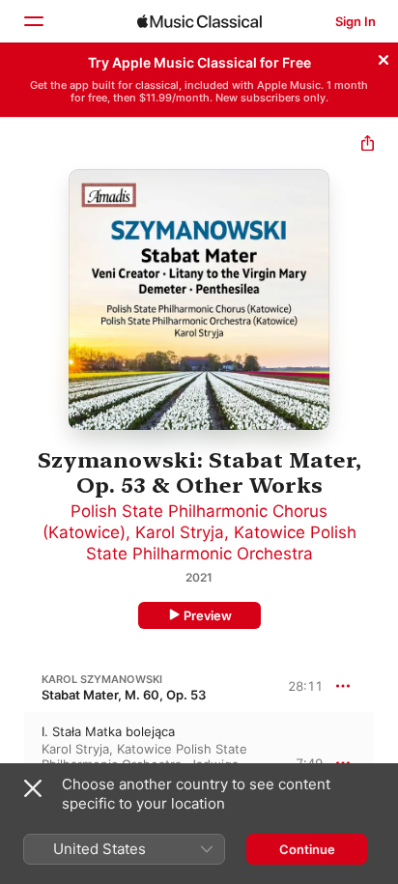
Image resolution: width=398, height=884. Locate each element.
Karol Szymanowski (102, 679)
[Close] (383, 57)
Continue (307, 849)
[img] (199, 21)
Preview (208, 615)
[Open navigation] (33, 21)
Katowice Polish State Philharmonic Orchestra (144, 756)
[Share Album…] (367, 145)
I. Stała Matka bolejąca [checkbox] (108, 731)
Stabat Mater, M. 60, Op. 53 (124, 694)
